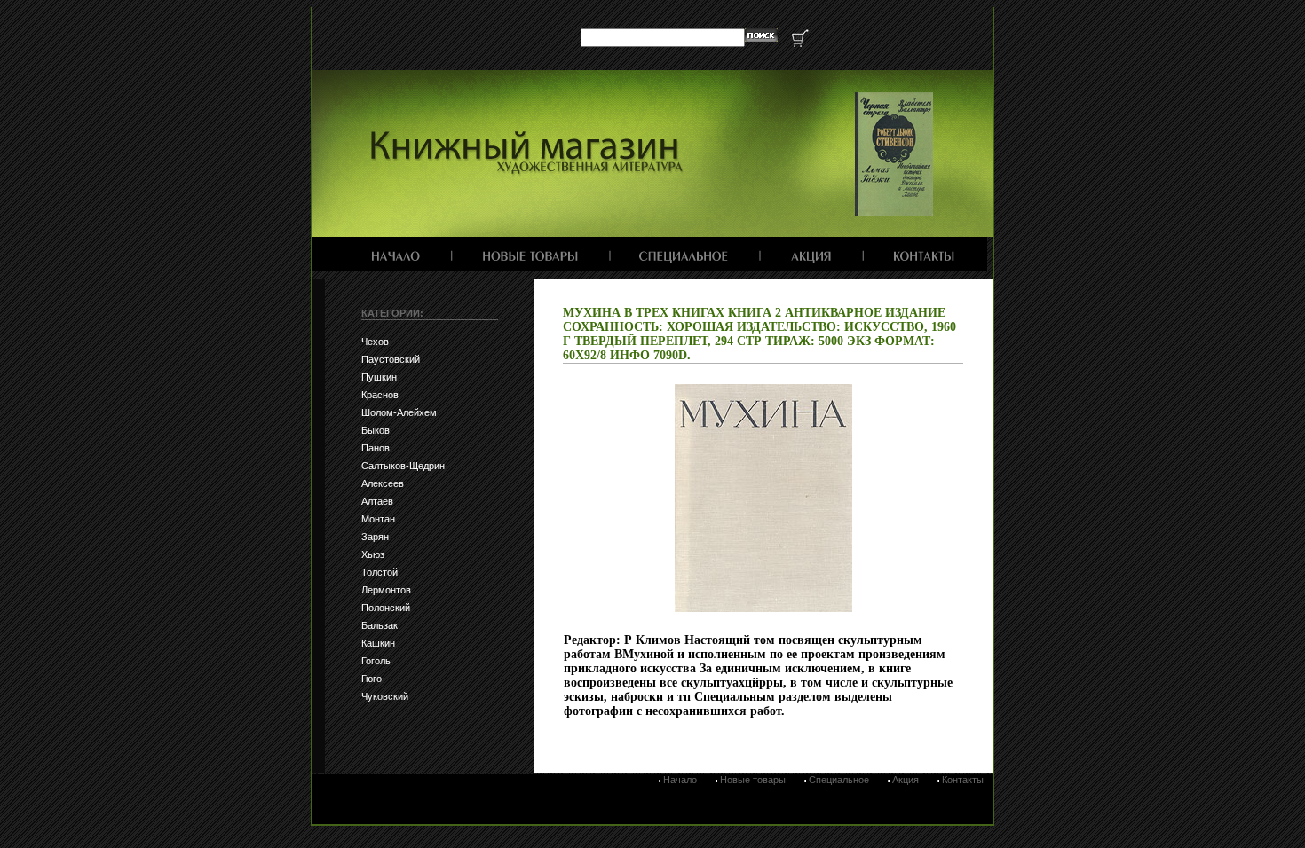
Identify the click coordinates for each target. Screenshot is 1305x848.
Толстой (379, 572)
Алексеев (382, 483)
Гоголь (376, 661)
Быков (375, 430)
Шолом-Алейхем (399, 412)
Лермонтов (386, 590)
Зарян (375, 536)
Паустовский (390, 359)
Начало (680, 779)
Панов (375, 448)
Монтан (378, 519)
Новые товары (753, 779)
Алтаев (377, 501)
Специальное (839, 779)
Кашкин (378, 643)
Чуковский (384, 696)
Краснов (380, 394)
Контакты (963, 779)
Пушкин (379, 377)
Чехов (375, 341)
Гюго (371, 678)
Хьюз (372, 554)
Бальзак (379, 625)
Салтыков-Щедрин (403, 465)
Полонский (385, 607)
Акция (905, 779)
